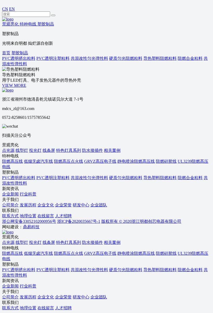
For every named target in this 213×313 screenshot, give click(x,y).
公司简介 (10, 205)
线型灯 (22, 150)
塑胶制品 (19, 53)
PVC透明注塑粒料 (53, 177)
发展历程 (28, 205)
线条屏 (49, 150)
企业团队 (98, 205)
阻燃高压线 (12, 161)
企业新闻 (10, 194)
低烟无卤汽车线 (38, 161)
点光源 (8, 150)
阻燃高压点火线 (68, 161)
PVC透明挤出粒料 (18, 177)
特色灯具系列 (68, 150)
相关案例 (112, 150)
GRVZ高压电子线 (100, 161)
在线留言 (45, 216)
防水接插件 (92, 150)
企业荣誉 (63, 205)
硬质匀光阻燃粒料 (125, 177)
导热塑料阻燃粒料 (160, 177)
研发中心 (81, 205)
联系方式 (10, 216)
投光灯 (35, 150)
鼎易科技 (31, 227)
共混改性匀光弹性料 (89, 177)
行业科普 (28, 194)
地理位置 (28, 216)
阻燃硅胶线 (166, 161)
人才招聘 (63, 216)
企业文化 (45, 205)
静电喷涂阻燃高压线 (136, 161)
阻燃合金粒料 (190, 177)
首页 (6, 53)
